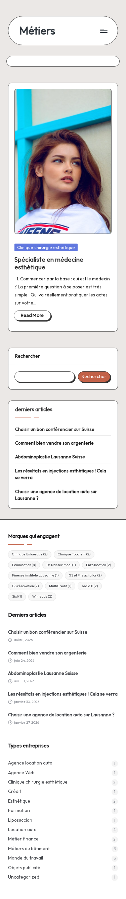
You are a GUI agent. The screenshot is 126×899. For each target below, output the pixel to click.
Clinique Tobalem (74, 554)
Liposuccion (20, 820)
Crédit (14, 791)
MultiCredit (60, 586)
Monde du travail (25, 858)
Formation (19, 810)
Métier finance (23, 839)
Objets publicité (24, 868)
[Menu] (103, 30)
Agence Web (21, 773)
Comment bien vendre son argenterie (54, 443)
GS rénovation (25, 586)
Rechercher (27, 356)
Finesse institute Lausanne (35, 575)
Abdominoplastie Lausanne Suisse (50, 457)
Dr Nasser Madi (61, 565)
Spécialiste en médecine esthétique (48, 263)
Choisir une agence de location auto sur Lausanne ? (56, 494)
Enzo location (98, 565)
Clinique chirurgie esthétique (46, 247)
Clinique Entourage (29, 554)
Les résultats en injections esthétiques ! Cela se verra (60, 474)
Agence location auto (30, 763)
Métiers (37, 30)
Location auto (22, 829)
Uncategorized (23, 877)
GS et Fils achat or (85, 575)
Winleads (42, 596)
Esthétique (19, 801)
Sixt (17, 596)
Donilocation (24, 565)
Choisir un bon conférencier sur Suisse (54, 429)
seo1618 (90, 586)
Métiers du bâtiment (29, 848)
